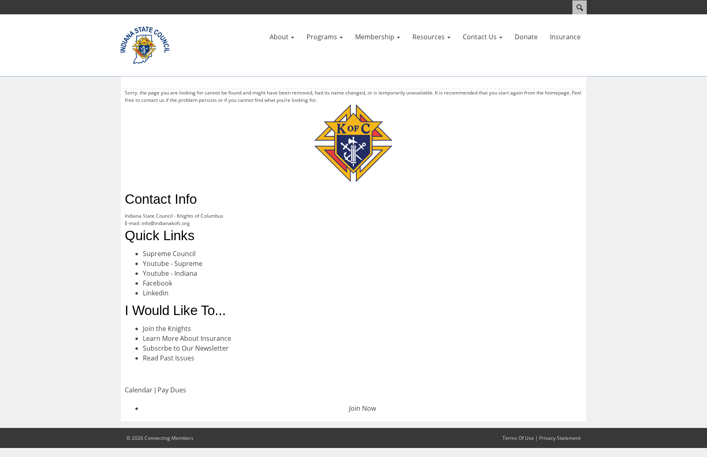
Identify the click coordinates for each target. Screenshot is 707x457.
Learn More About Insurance (187, 338)
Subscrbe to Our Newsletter (186, 348)
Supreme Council (169, 253)
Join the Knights (167, 328)
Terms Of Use (518, 437)
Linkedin (156, 292)
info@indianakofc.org (166, 223)
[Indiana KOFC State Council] (144, 44)
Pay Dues (172, 389)
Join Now (362, 408)
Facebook (157, 283)
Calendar (139, 389)
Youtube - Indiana (170, 273)
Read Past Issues (168, 357)
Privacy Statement (560, 437)
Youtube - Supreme (173, 263)
